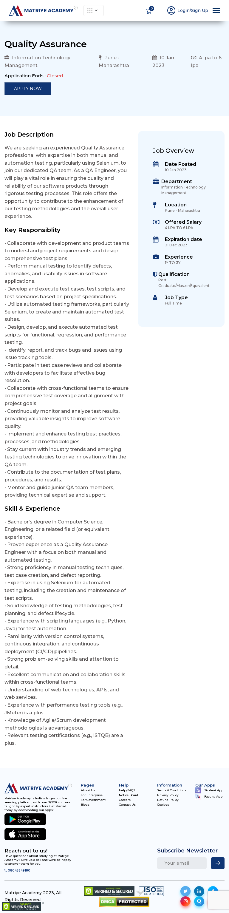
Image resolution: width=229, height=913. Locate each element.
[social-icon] (185, 891)
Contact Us (127, 804)
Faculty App (213, 796)
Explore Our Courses (93, 10)
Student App (213, 790)
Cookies (163, 804)
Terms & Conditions (171, 790)
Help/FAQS (127, 790)
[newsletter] (218, 863)
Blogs (85, 804)
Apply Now (28, 88)
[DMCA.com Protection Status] (124, 902)
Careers (125, 799)
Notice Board (128, 795)
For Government (93, 799)
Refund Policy (168, 799)
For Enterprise (92, 795)
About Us (88, 790)
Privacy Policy (168, 795)
